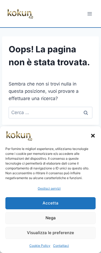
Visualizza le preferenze (50, 232)
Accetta (50, 203)
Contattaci (61, 246)
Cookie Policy (39, 246)
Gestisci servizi (49, 188)
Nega (51, 217)
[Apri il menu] (90, 13)
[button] (93, 135)
